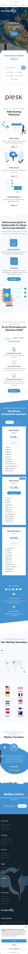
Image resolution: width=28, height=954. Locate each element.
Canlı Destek (4, 882)
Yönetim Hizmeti (5, 870)
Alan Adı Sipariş (5, 825)
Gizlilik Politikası (12, 952)
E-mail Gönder (4, 884)
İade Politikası (4, 901)
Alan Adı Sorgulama (6, 822)
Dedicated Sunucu (5, 851)
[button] (26, 926)
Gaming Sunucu (5, 856)
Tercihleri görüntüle (14, 949)
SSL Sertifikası (4, 865)
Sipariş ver (14, 493)
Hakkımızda (4, 894)
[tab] (7, 338)
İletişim (3, 880)
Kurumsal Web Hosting (7, 839)
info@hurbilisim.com (16, 5)
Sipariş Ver (14, 442)
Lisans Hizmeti (4, 868)
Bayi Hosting (4, 841)
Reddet (14, 945)
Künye (18, 952)
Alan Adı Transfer (5, 827)
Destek (25, 5)
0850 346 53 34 (6, 5)
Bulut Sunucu (4, 853)
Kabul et (14, 941)
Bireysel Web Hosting (6, 837)
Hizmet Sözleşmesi (5, 896)
